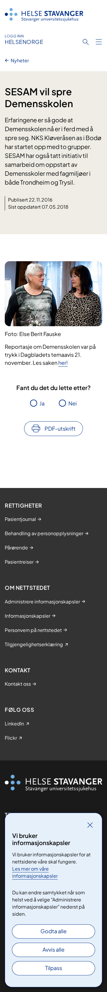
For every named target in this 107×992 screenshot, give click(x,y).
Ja (42, 403)
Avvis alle (53, 949)
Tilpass (53, 967)
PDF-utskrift (60, 428)
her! (63, 362)
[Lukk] (90, 825)
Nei (72, 403)
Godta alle (53, 931)
